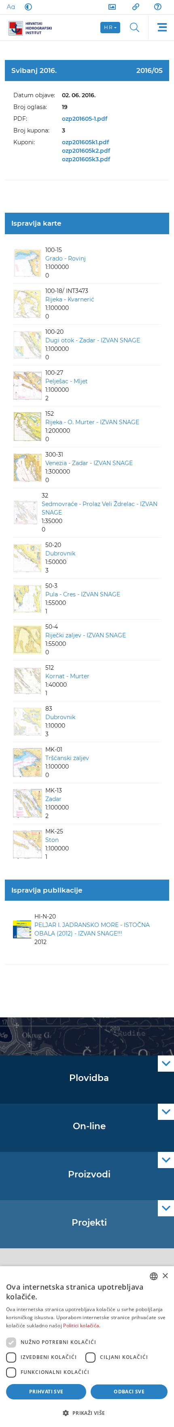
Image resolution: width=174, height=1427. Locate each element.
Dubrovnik (60, 553)
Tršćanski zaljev (67, 758)
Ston (52, 840)
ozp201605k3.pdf (86, 159)
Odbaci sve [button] (129, 1391)
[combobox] (154, 1276)
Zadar (53, 799)
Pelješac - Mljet (66, 381)
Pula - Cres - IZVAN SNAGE (82, 594)
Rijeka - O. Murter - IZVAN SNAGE (92, 422)
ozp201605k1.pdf (85, 142)
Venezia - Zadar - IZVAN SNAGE (89, 463)
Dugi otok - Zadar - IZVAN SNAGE (92, 340)
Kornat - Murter (67, 676)
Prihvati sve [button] (46, 1391)
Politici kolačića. (81, 1325)
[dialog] (87, 1346)
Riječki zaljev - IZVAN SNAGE (85, 635)
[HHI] (33, 27)
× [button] (165, 1276)
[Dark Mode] (26, 7)
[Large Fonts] (10, 7)
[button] (87, 1413)
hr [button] (108, 27)
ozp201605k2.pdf (86, 150)
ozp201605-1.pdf (84, 118)
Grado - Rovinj (65, 258)
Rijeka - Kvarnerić (69, 299)
